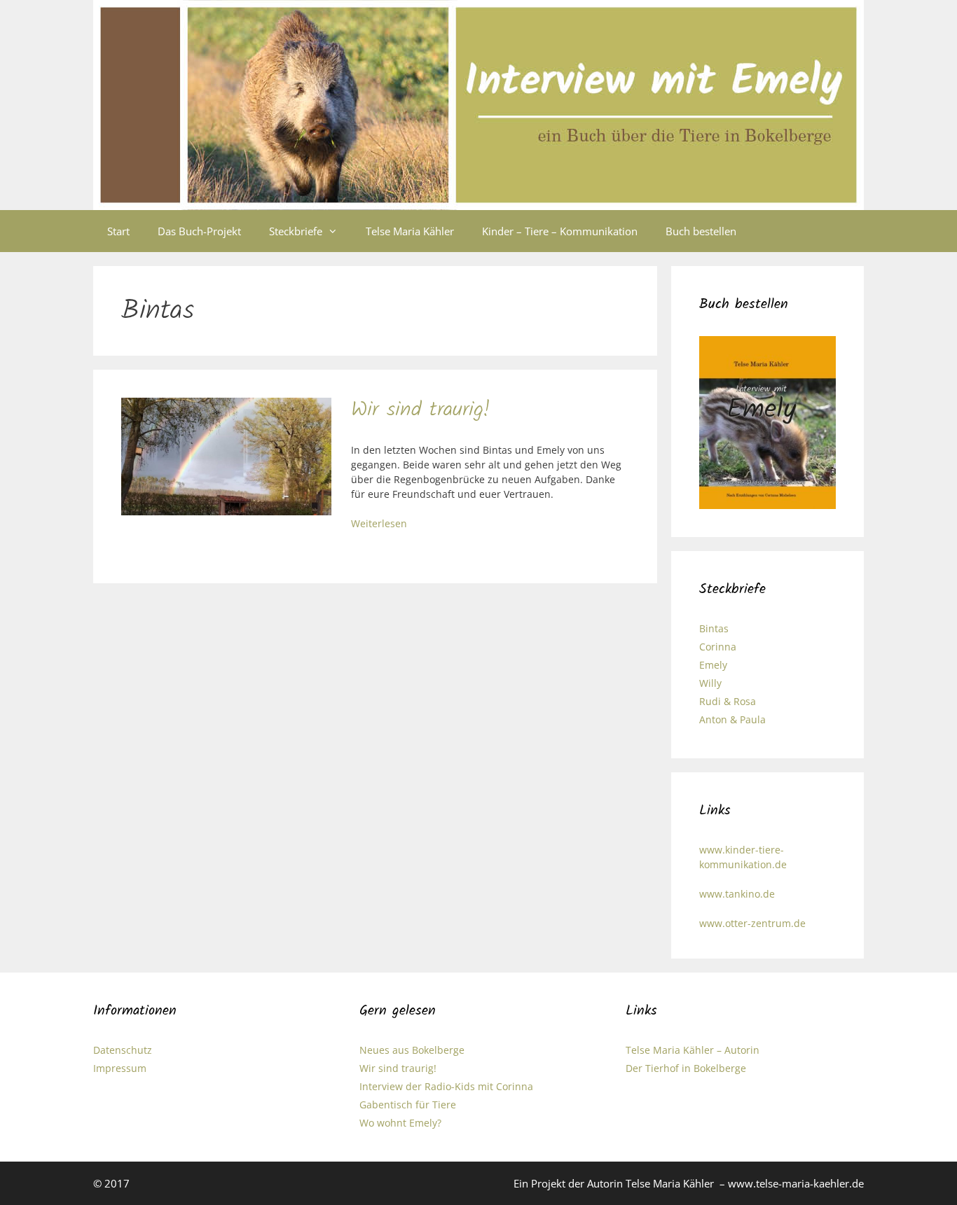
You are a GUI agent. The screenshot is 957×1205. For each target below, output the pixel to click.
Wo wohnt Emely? (400, 1122)
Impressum (119, 1068)
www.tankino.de (737, 893)
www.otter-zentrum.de (752, 923)
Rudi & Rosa (727, 701)
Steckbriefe (295, 231)
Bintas (714, 628)
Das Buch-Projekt (199, 231)
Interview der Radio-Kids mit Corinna (446, 1086)
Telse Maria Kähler (410, 231)
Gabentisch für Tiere (407, 1104)
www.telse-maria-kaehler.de (796, 1183)
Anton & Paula (732, 719)
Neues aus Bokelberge (411, 1050)
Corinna (717, 646)
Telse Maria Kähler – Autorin (692, 1050)
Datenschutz (122, 1050)
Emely (713, 664)
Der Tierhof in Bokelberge (686, 1068)
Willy (710, 683)
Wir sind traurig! (420, 410)
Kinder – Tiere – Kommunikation (560, 231)
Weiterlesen (379, 523)
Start (118, 231)
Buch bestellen (701, 231)
